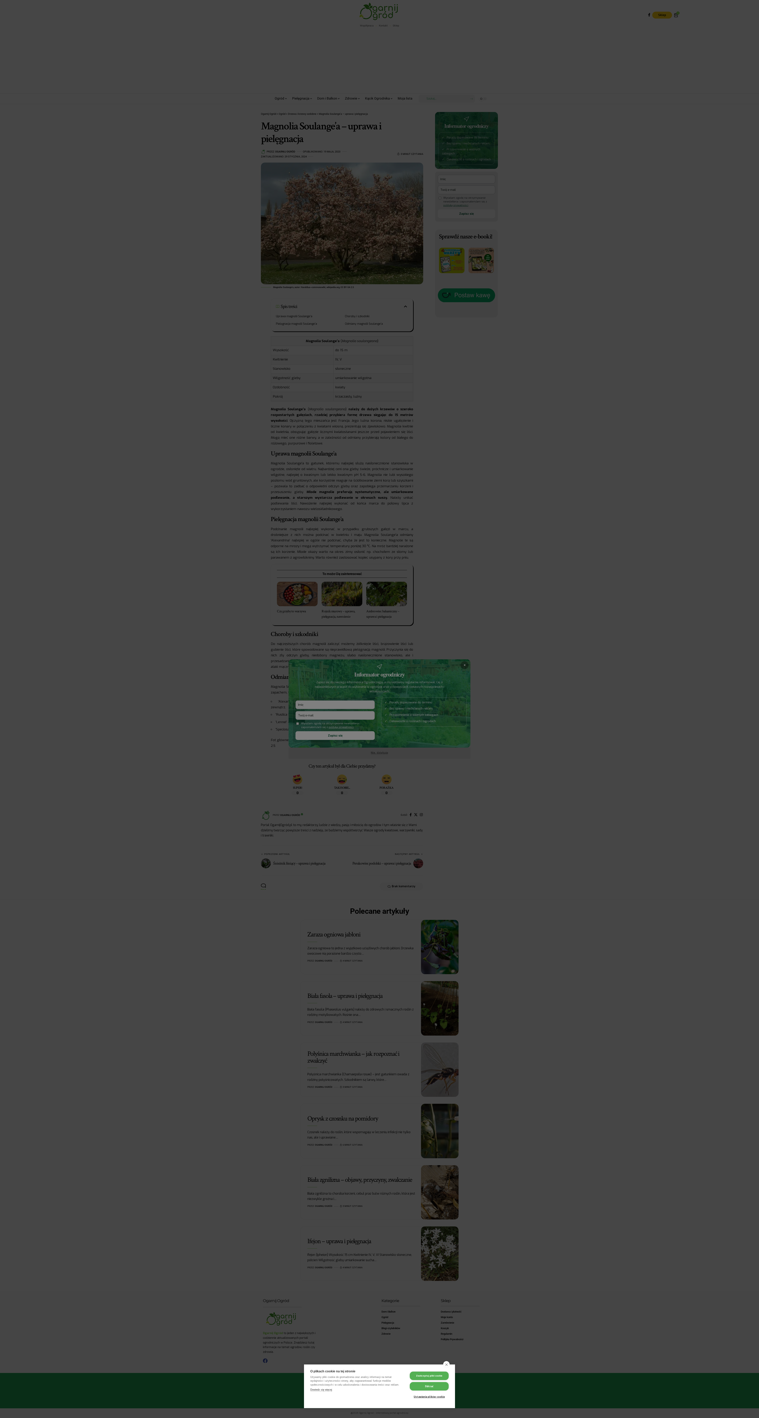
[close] (446, 1364)
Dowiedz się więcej (321, 1389)
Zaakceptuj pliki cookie (429, 1375)
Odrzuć (429, 1386)
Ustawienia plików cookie (429, 1396)
